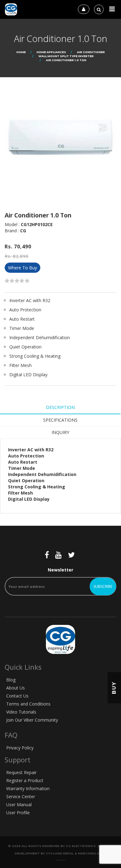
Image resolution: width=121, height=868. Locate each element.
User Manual (19, 804)
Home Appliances (51, 52)
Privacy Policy (20, 748)
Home (21, 52)
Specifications (60, 420)
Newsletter (60, 570)
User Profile (18, 812)
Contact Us (17, 696)
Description (60, 407)
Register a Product (24, 780)
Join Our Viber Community (32, 720)
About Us (15, 688)
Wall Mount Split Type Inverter (66, 56)
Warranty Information (28, 788)
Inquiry (60, 432)
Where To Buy (22, 268)
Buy (114, 687)
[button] (112, 9)
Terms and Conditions (28, 704)
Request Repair (21, 772)
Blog (11, 680)
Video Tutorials (21, 712)
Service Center (20, 796)
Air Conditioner (91, 52)
